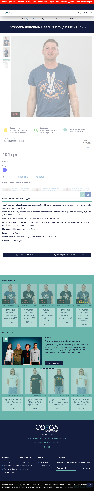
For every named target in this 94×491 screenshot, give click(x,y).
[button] (41, 368)
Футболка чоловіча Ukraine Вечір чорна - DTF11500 (35, 402)
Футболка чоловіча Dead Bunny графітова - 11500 (83, 315)
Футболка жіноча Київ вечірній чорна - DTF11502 (58, 402)
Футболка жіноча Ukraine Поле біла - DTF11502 (12, 402)
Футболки (36, 19)
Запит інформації (26, 255)
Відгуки (28, 199)
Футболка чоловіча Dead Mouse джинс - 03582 (20, 189)
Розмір (4, 161)
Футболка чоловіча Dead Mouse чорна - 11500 (50, 189)
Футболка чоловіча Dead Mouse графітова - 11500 (80, 189)
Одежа (28, 19)
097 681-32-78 (47, 435)
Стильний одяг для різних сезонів (62, 341)
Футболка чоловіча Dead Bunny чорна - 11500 (65, 314)
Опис (4, 199)
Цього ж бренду (23, 182)
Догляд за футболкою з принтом (70, 255)
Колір (4, 166)
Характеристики (16, 199)
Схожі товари (8, 182)
